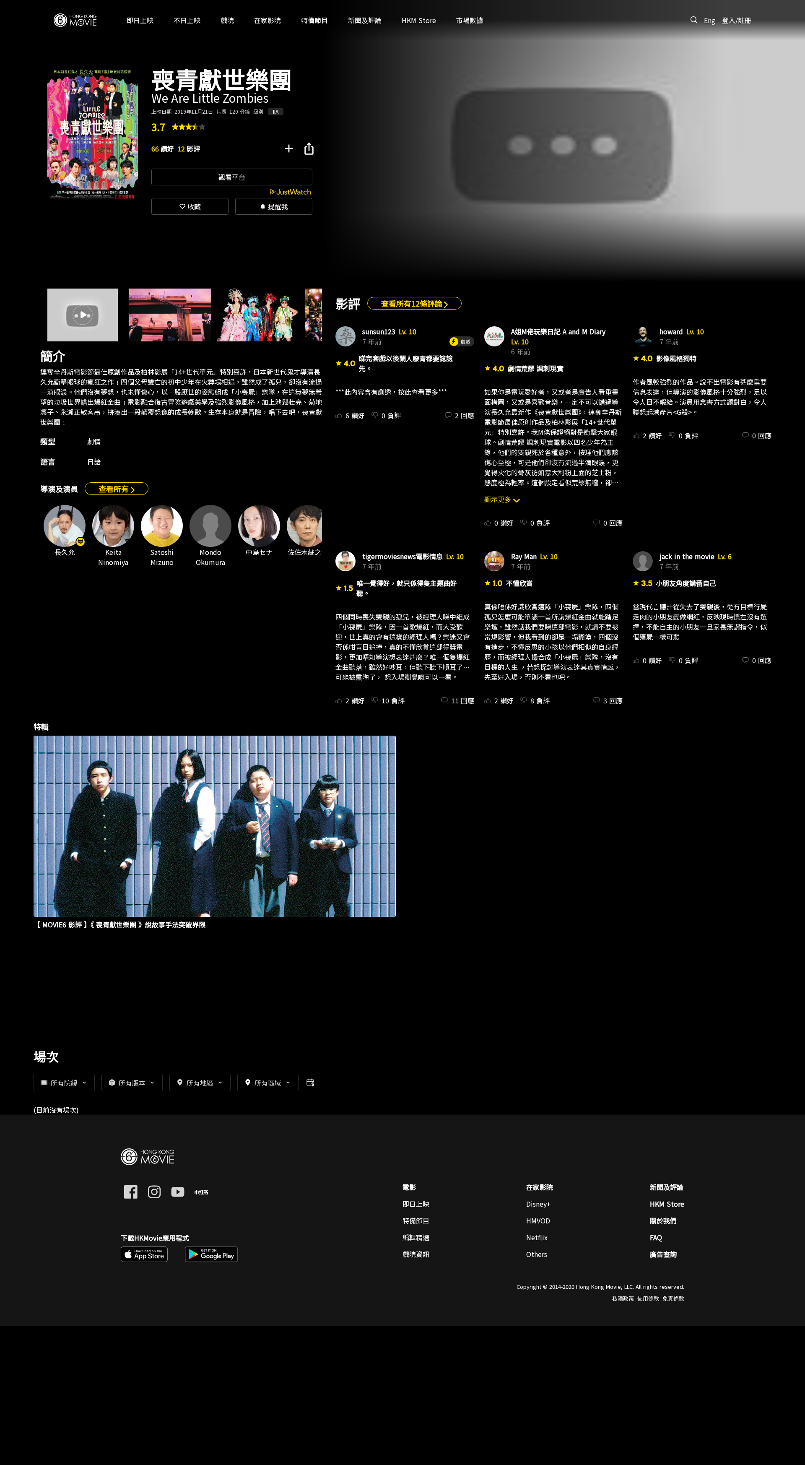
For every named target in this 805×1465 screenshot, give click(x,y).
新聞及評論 (666, 1187)
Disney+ (538, 1204)
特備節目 (415, 1220)
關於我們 (663, 1220)
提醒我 (274, 206)
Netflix (537, 1237)
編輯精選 (415, 1237)
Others (536, 1254)
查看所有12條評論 (412, 303)
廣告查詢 (663, 1254)
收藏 (190, 206)
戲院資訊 (415, 1254)
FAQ (656, 1237)
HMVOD (538, 1220)
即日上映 (415, 1204)
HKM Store (667, 1204)
